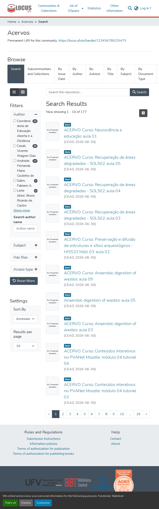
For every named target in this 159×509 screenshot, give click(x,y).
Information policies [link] (43, 443)
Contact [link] (115, 438)
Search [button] (141, 92)
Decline (26, 503)
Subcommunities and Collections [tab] (39, 71)
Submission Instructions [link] (43, 438)
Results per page (22, 334)
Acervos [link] (27, 21)
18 (138, 414)
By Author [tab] (77, 71)
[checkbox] (14, 120)
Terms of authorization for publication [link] (43, 448)
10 (122, 414)
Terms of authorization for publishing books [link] (43, 453)
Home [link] (11, 21)
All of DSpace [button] (73, 8)
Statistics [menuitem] (94, 8)
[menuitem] (74, 8)
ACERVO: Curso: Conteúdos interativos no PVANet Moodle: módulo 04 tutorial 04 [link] (100, 357)
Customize (43, 503)
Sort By (19, 309)
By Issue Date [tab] (62, 74)
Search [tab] (16, 69)
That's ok (10, 503)
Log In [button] (145, 8)
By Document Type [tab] (145, 74)
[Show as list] (14, 92)
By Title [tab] (110, 71)
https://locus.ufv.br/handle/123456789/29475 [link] (92, 40)
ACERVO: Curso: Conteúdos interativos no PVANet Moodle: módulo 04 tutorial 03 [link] (100, 391)
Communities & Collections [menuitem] (49, 8)
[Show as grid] (22, 92)
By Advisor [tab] (94, 71)
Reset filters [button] (25, 281)
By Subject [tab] (125, 71)
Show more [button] (21, 210)
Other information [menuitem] (115, 8)
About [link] (115, 443)
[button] (19, 8)
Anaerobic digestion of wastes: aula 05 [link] (99, 300)
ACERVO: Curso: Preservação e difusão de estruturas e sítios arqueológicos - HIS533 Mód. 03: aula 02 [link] (99, 246)
